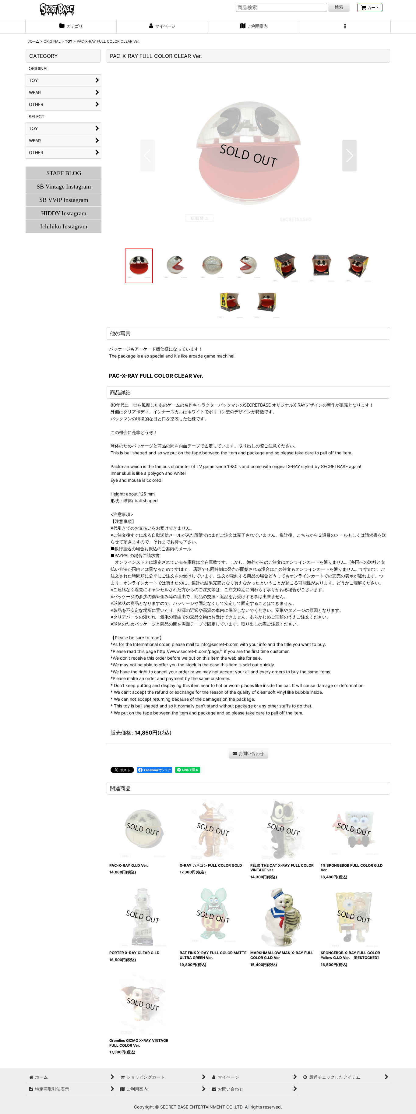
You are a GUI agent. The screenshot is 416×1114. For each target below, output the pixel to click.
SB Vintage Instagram (64, 186)
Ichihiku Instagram (63, 226)
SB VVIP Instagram (63, 199)
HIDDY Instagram (63, 213)
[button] (345, 26)
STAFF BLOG (63, 173)
